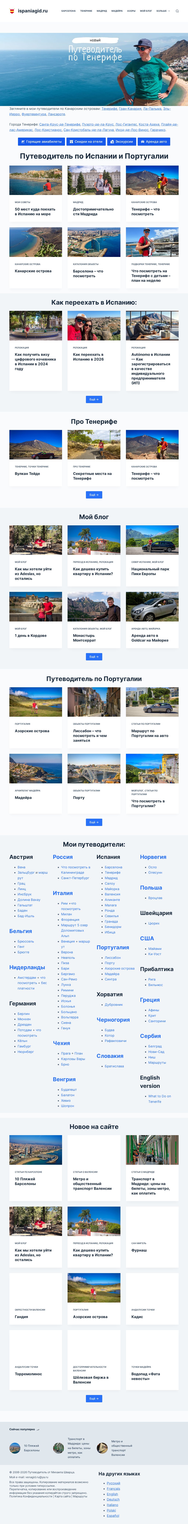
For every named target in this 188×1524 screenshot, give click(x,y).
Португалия (22, 724)
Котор (109, 1035)
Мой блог (146, 11)
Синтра (111, 979)
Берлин (24, 1014)
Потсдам (25, 1030)
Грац (21, 883)
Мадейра (117, 11)
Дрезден (24, 1024)
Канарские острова (144, 202)
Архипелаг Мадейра (27, 790)
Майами (155, 949)
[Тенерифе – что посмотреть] (152, 180)
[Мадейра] (35, 768)
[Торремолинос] (35, 1345)
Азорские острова (32, 731)
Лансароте (56, 114)
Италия (63, 893)
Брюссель (26, 941)
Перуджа (68, 996)
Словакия (110, 1056)
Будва (109, 1030)
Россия (63, 857)
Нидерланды (27, 967)
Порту (79, 797)
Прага (65, 1053)
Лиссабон (113, 958)
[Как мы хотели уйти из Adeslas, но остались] (35, 540)
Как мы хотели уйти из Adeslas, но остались (33, 574)
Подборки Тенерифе (144, 264)
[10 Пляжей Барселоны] (35, 1150)
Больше (162, 11)
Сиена (66, 1023)
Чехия (61, 1043)
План (79, 1053)
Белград (155, 1046)
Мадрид (102, 11)
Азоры (131, 11)
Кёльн (22, 1041)
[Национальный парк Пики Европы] (152, 540)
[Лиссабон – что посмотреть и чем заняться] (94, 702)
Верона (67, 952)
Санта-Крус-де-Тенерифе (59, 124)
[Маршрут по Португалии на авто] (152, 702)
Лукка (66, 985)
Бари (65, 968)
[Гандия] (35, 1288)
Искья (66, 1001)
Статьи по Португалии (145, 724)
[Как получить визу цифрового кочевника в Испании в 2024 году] (35, 325)
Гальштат (25, 905)
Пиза (65, 963)
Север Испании (141, 562)
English (112, 1494)
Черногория (113, 1019)
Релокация (22, 347)
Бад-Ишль (26, 916)
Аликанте (112, 900)
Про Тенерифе (81, 466)
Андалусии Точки (143, 1309)
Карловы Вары (73, 1059)
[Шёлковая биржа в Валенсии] (94, 1345)
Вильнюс (155, 985)
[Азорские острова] (35, 702)
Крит (152, 1015)
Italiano (112, 1505)
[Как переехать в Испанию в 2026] (94, 325)
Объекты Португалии (86, 724)
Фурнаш (139, 1250)
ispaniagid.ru (33, 11)
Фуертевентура (34, 114)
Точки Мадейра (141, 1367)
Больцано (69, 1012)
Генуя (65, 1028)
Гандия (21, 1317)
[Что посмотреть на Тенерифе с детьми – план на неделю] (152, 242)
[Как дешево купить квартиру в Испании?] (94, 540)
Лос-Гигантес (126, 124)
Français (113, 1489)
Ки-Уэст (154, 954)
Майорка (154, 628)
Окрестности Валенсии (30, 1309)
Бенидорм (113, 927)
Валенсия (112, 894)
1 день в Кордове (31, 635)
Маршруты (157, 1062)
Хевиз (65, 1100)
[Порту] (94, 768)
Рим (64, 903)
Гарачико (157, 130)
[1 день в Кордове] (35, 606)
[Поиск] (177, 11)
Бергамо (68, 974)
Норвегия (153, 857)
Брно (65, 1064)
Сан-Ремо (69, 979)
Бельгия (20, 931)
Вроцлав (155, 898)
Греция (150, 999)
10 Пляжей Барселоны (32, 1448)
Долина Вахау (29, 900)
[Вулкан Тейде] (35, 445)
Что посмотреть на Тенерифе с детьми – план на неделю (150, 276)
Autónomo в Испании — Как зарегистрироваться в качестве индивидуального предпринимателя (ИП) (150, 368)
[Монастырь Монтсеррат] (94, 606)
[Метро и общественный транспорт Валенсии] (94, 1150)
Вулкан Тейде (27, 473)
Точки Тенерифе (38, 466)
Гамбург (24, 1046)
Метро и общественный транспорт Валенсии (92, 1184)
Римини (67, 990)
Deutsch (113, 1499)
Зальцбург (26, 872)
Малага (111, 905)
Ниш (152, 1057)
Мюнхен (24, 1019)
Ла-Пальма (152, 109)
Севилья (112, 916)
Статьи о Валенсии (85, 1172)
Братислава (114, 1066)
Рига (152, 979)
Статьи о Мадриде (143, 1172)
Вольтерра (69, 1017)
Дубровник (114, 1004)
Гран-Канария (130, 109)
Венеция (68, 941)
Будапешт (69, 1089)
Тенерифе (86, 11)
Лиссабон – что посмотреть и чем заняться (90, 736)
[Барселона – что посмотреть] (94, 242)
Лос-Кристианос (48, 130)
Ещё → (94, 399)
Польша (151, 887)
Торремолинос (28, 1374)
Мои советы (22, 202)
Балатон (67, 1095)
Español (113, 1516)
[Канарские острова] (35, 242)
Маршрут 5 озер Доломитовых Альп (74, 930)
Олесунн (155, 872)
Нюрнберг (26, 1052)
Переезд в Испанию (85, 562)
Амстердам (27, 977)
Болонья (68, 1006)
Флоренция (70, 920)
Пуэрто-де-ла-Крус (98, 124)
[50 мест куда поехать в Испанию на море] (35, 180)
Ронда (110, 910)
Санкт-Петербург (75, 878)
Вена (21, 867)
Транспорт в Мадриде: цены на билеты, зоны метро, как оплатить (79, 1448)
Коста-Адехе (149, 124)
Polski (111, 1510)
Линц (22, 889)
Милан (66, 914)
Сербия (150, 1036)
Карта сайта (62, 1496)
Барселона (69, 11)
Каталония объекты (86, 264)
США (147, 938)
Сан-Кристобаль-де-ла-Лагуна (89, 130)
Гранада (111, 921)
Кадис (137, 1317)
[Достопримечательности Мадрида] (94, 180)
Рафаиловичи (115, 1041)
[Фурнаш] (152, 1221)
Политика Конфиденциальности (30, 1496)
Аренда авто (139, 628)
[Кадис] (152, 1288)
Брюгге (23, 952)
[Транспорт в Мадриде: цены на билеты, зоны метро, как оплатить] (152, 1150)
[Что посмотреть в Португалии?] (152, 768)
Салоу (110, 883)
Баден (22, 910)
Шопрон (67, 1106)
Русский (113, 1483)
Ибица (110, 932)
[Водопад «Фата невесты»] (152, 1345)
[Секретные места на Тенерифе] (94, 445)
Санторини (157, 1021)
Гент (21, 947)
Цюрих (154, 923)
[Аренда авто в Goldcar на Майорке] (152, 606)
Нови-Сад (156, 1052)
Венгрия (64, 1079)
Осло (152, 867)
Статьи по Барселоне (28, 1172)
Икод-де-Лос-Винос (132, 130)
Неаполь (68, 958)
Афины (153, 1010)
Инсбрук (25, 894)
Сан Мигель (138, 1243)
